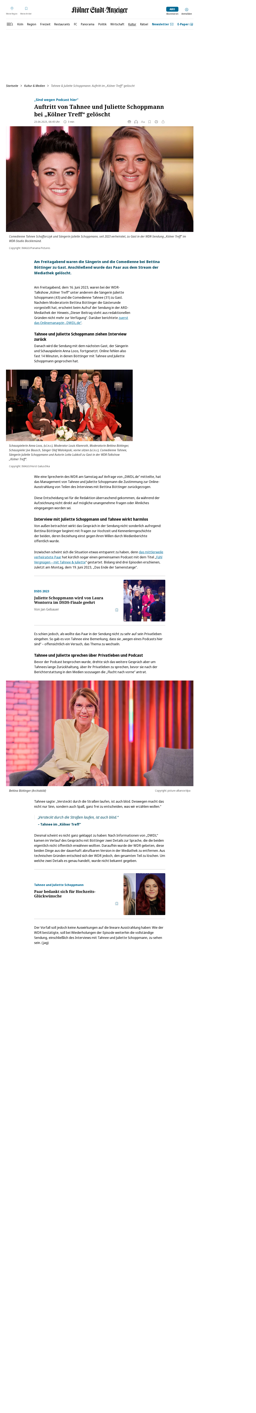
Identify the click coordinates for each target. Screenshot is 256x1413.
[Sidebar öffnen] (9, 24)
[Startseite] (100, 10)
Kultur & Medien (34, 86)
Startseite (12, 86)
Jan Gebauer (50, 609)
